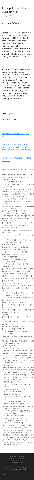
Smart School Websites (20, 469)
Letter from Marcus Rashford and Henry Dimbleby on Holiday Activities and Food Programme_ (16, 147)
